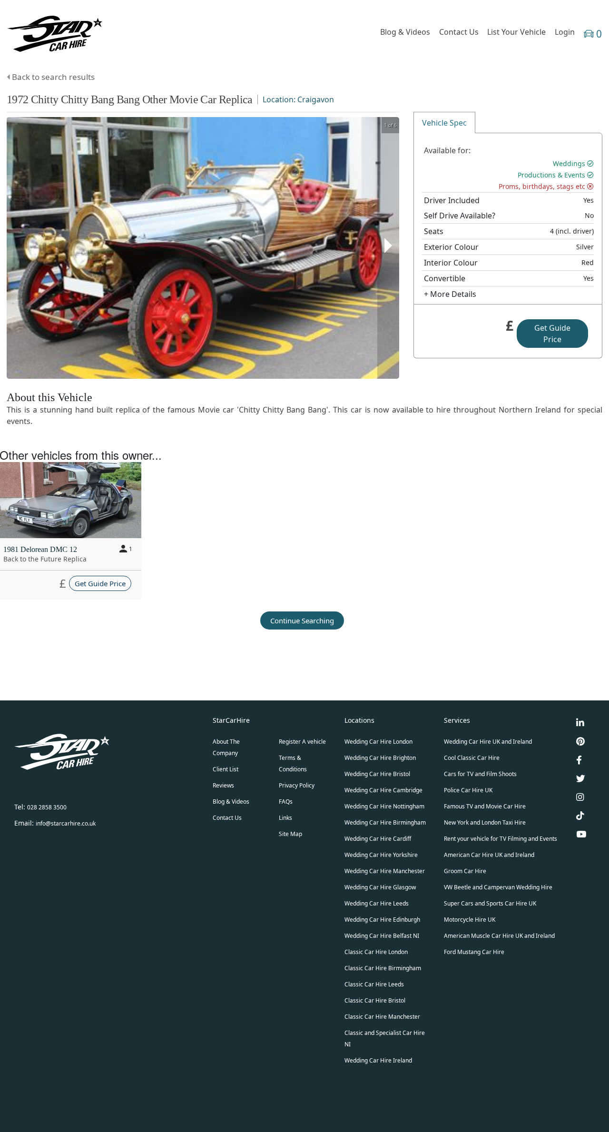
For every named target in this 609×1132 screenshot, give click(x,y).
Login (565, 32)
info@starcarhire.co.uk (66, 823)
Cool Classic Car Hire (472, 758)
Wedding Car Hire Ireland (378, 1060)
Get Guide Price (552, 334)
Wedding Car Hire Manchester (384, 871)
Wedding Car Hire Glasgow (380, 887)
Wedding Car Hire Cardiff (377, 839)
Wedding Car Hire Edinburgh (382, 919)
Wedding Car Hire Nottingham (384, 806)
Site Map (290, 834)
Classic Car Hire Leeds (374, 984)
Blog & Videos (405, 32)
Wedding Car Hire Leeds (376, 903)
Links (285, 818)
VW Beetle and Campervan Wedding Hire (498, 887)
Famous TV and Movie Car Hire (485, 806)
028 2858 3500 (47, 807)
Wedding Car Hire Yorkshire (381, 855)
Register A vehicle (302, 742)
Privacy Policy (296, 785)
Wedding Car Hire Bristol (377, 774)
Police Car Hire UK (468, 790)
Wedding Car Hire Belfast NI (381, 936)
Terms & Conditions (293, 763)
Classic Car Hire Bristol (374, 1000)
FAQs (286, 801)
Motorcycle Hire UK (469, 919)
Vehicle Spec (444, 123)
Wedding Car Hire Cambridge (383, 790)
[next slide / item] (388, 248)
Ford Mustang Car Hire (474, 952)
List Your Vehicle (516, 32)
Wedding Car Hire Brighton (380, 758)
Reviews (223, 785)
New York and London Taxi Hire (485, 822)
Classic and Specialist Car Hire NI (384, 1038)
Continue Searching (302, 620)
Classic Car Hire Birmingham (382, 968)
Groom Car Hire (465, 871)
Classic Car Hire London (376, 952)
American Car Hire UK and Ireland (489, 855)
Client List (225, 769)
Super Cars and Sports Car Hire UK (490, 903)
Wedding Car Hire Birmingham (385, 822)
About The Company (226, 747)
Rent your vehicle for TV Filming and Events (500, 839)
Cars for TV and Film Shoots (480, 774)
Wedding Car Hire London (378, 742)
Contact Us (459, 32)
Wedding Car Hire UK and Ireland (488, 742)
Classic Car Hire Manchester (382, 1017)
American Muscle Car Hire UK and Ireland (499, 936)
